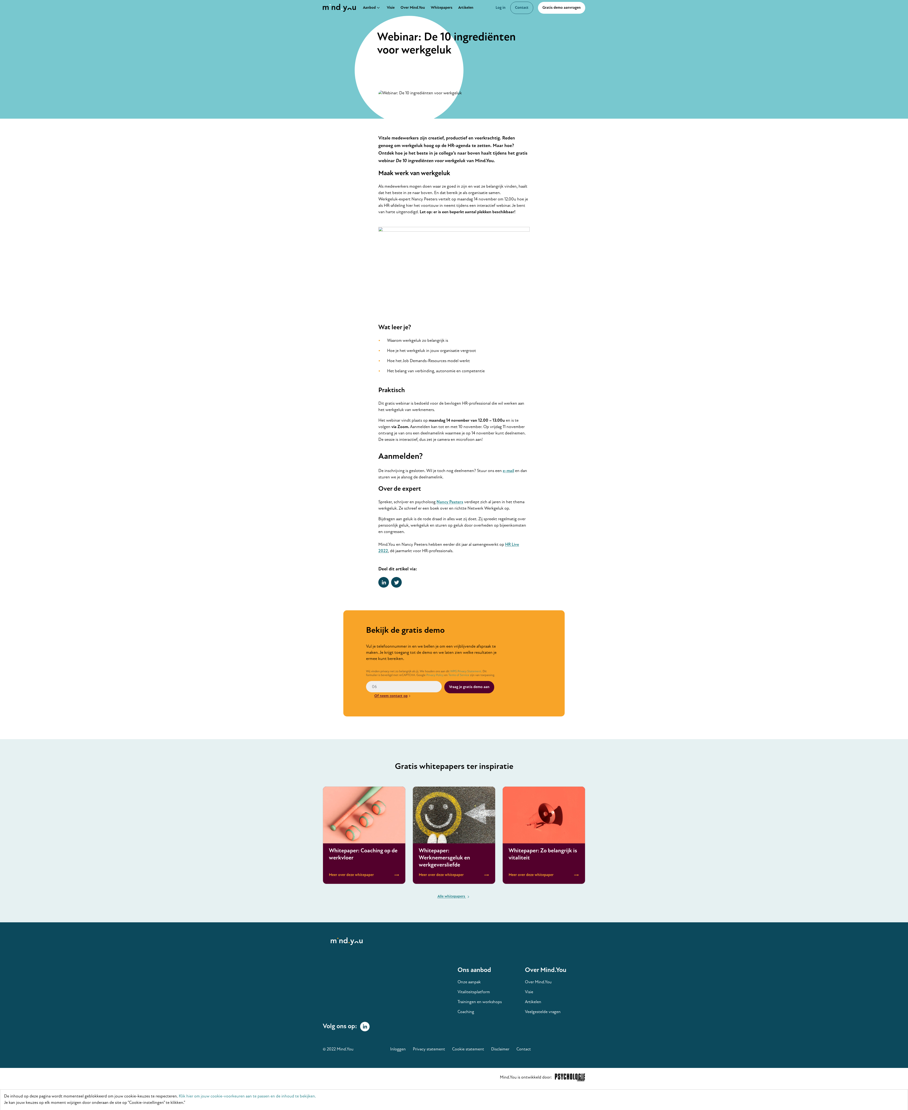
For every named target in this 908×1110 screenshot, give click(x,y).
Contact (521, 8)
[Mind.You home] (340, 7)
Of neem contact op (391, 696)
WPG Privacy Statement (465, 671)
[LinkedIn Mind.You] (365, 1026)
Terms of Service (458, 675)
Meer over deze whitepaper (364, 835)
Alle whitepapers (451, 896)
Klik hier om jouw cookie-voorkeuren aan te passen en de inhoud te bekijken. (247, 1096)
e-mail (508, 471)
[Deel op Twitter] (396, 582)
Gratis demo (561, 8)
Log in (501, 8)
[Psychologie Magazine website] (570, 1079)
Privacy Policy (435, 675)
